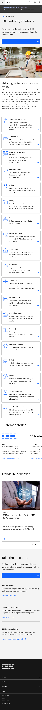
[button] (34, 2)
